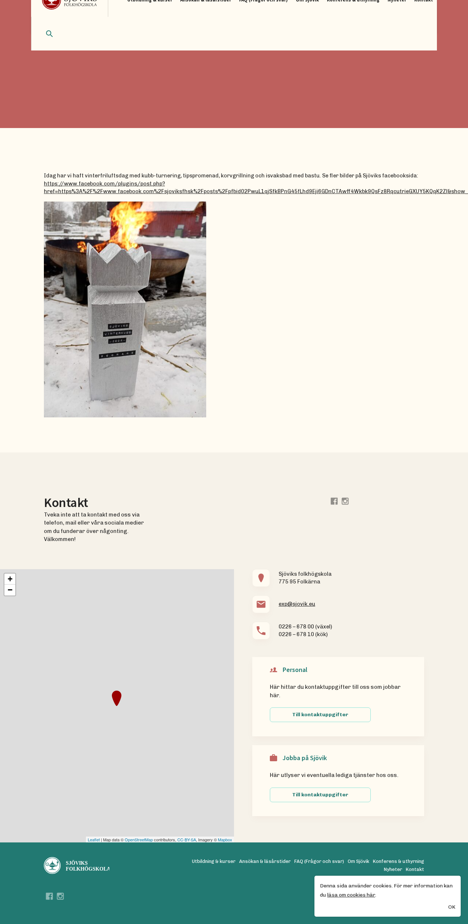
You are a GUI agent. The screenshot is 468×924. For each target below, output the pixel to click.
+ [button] (10, 578)
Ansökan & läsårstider (265, 861)
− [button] (10, 589)
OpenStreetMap (139, 839)
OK (451, 907)
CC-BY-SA (186, 839)
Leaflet (94, 839)
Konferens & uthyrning (398, 861)
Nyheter (393, 869)
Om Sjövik (358, 861)
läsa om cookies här (351, 895)
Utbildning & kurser (213, 861)
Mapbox (225, 839)
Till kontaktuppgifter (320, 714)
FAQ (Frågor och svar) (319, 861)
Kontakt (415, 869)
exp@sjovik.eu (297, 604)
